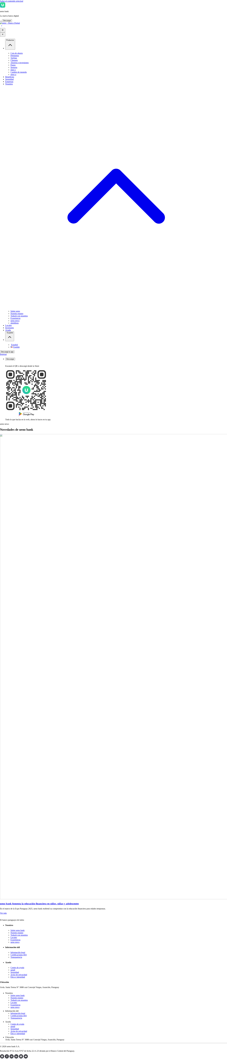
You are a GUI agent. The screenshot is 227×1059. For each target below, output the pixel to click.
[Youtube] (26, 1058)
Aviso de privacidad (19, 975)
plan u (13, 70)
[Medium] (11, 1058)
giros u (13, 74)
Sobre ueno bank (18, 930)
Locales (14, 937)
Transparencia (16, 957)
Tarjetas (14, 58)
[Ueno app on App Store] (12, 415)
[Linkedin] (16, 1058)
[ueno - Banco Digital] (10, 23)
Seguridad (15, 972)
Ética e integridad (18, 977)
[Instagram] (2, 1058)
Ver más (3, 913)
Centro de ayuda (17, 967)
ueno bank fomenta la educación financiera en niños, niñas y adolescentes (39, 903)
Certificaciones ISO (19, 955)
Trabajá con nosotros (19, 316)
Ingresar (3, 354)
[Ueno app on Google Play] (26, 415)
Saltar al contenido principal (11, 1)
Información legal (18, 952)
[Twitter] (21, 1058)
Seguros (14, 67)
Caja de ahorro (17, 53)
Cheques (14, 60)
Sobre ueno (15, 311)
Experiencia (15, 318)
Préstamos (15, 55)
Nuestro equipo (17, 313)
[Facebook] (7, 1058)
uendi (13, 970)
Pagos (13, 65)
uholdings (15, 323)
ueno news (15, 321)
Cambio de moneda (19, 72)
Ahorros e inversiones (20, 63)
